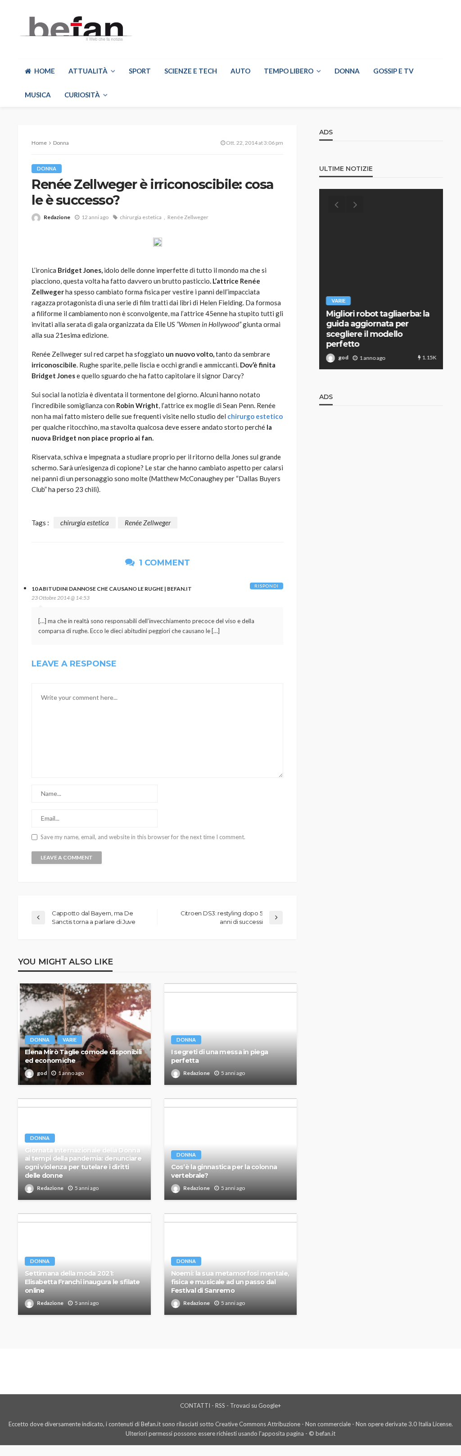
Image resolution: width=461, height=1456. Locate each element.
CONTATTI (195, 1405)
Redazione (57, 217)
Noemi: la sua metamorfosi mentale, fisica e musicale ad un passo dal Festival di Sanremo (230, 1281)
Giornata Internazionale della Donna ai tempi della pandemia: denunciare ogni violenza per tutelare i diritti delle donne (83, 1163)
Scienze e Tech (190, 71)
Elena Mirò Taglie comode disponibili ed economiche (83, 1056)
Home (44, 71)
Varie (70, 1040)
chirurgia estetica (141, 217)
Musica (38, 95)
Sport (140, 71)
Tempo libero (288, 71)
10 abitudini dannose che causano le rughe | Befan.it (112, 588)
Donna (347, 71)
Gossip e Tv (393, 71)
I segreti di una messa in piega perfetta (219, 1056)
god (42, 1073)
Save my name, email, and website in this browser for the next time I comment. (143, 837)
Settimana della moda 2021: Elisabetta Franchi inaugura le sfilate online (82, 1281)
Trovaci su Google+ (255, 1405)
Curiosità (82, 95)
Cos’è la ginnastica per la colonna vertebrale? (224, 1171)
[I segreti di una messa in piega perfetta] (230, 1034)
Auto (240, 71)
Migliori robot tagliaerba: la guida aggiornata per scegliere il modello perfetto (377, 329)
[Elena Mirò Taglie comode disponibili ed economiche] (84, 1034)
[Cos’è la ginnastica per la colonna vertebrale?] (230, 1149)
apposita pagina (283, 1433)
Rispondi (266, 585)
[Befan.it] (75, 28)
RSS (220, 1405)
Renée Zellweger (187, 217)
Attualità (88, 71)
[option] (381, 279)
